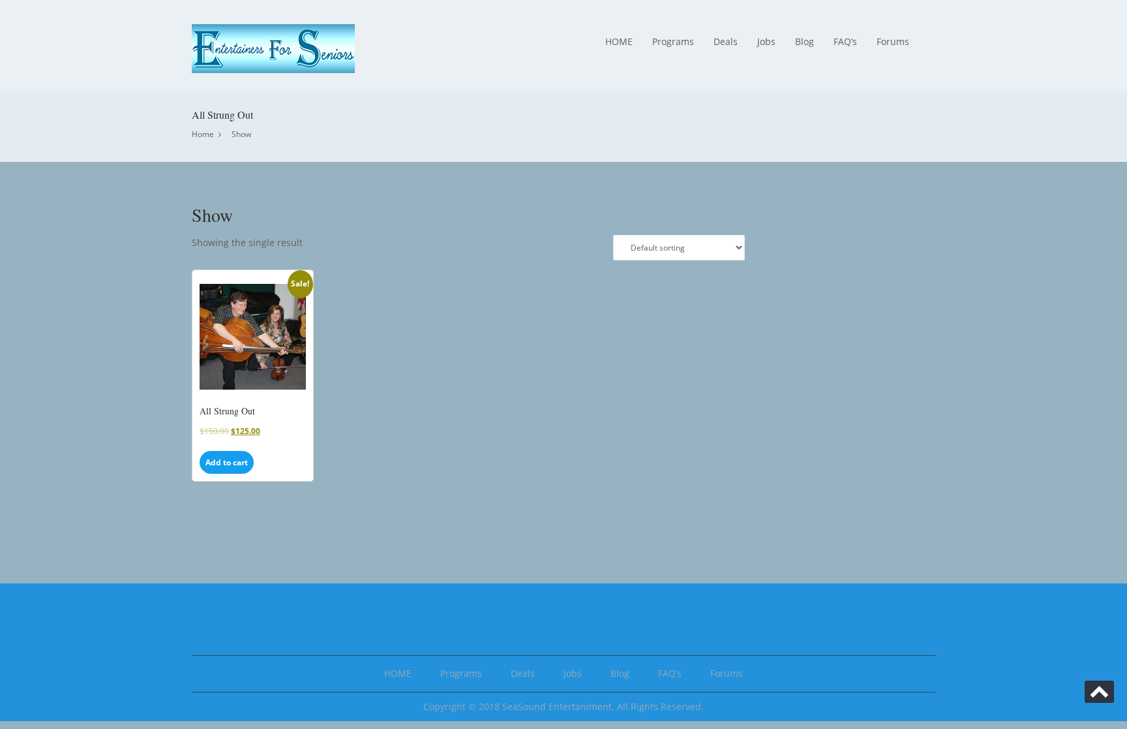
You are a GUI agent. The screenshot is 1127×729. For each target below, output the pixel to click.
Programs (673, 41)
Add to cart (226, 462)
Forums (893, 41)
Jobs (766, 41)
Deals (726, 41)
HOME (619, 41)
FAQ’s (845, 41)
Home (203, 134)
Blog (804, 41)
